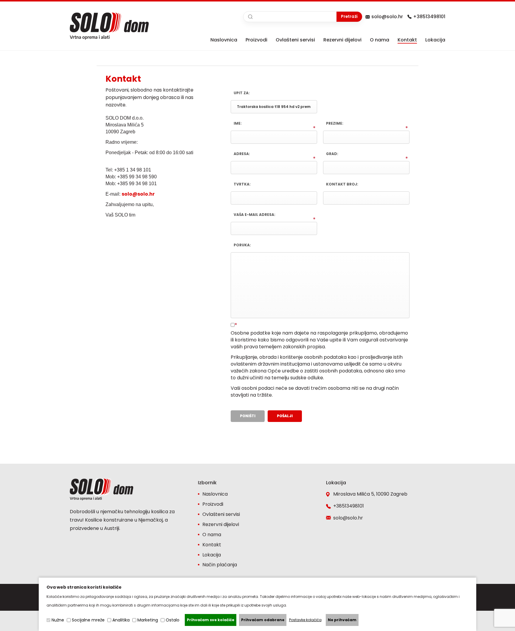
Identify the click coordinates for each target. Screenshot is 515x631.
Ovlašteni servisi (295, 39)
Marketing (147, 620)
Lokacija (435, 39)
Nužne (58, 620)
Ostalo (172, 620)
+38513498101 (429, 16)
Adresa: (242, 153)
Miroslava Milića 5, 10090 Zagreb (370, 494)
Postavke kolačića (305, 619)
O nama (379, 39)
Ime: (238, 123)
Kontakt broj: (342, 184)
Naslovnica (223, 39)
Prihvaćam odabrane (262, 619)
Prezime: (334, 123)
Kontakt (407, 39)
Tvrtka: (242, 184)
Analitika (121, 620)
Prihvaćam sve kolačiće (210, 619)
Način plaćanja (219, 564)
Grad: (332, 153)
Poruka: (242, 245)
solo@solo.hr (387, 16)
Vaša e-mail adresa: (254, 214)
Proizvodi (256, 39)
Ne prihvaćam (342, 619)
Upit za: (242, 92)
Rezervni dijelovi (342, 39)
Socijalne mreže (88, 620)
